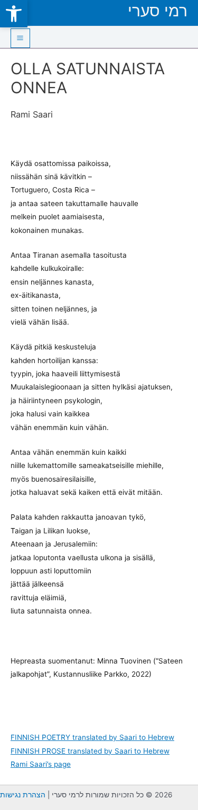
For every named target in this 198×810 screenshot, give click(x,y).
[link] (13, 13)
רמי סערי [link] (157, 10)
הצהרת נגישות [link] (22, 795)
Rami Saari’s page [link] (41, 764)
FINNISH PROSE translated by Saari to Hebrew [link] (90, 751)
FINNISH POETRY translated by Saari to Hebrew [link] (92, 737)
